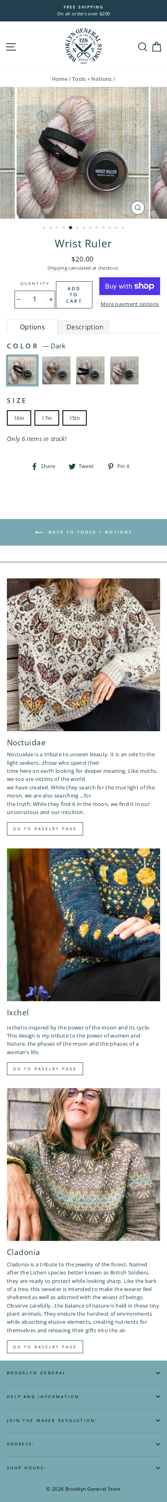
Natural (124, 370)
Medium (56, 370)
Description (85, 327)
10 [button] (104, 228)
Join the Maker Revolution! (52, 1420)
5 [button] (71, 228)
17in (46, 418)
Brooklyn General (36, 1372)
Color (36, 346)
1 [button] (45, 228)
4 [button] (64, 228)
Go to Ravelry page (45, 828)
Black (90, 370)
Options (32, 327)
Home (59, 78)
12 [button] (117, 228)
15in (74, 418)
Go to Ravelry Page (45, 1347)
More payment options (130, 304)
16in (19, 418)
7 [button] (85, 228)
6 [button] (78, 228)
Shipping (57, 268)
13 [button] (124, 228)
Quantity (35, 283)
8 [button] (91, 228)
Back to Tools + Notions (89, 532)
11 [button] (111, 228)
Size (17, 400)
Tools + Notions (92, 78)
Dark (22, 370)
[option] (83, 10)
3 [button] (58, 228)
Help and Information (43, 1396)
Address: (20, 1444)
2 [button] (51, 228)
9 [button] (98, 228)
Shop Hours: (26, 1467)
